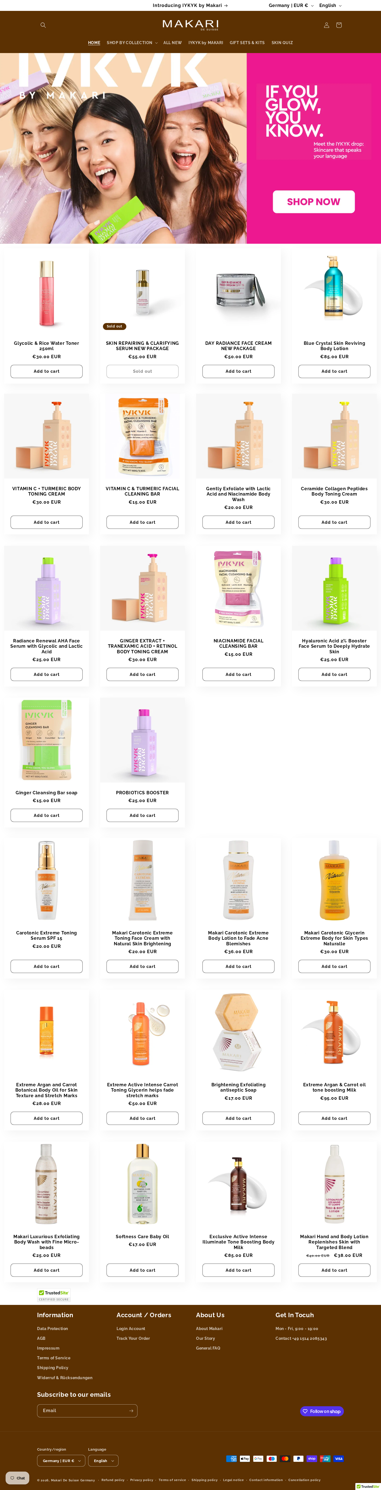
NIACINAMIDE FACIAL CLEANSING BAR (239, 643)
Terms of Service (54, 1358)
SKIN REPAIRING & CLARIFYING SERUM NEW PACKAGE (142, 346)
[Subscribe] (131, 1410)
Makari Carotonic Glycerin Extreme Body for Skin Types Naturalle (334, 938)
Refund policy (113, 1480)
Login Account (131, 1328)
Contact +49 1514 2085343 (301, 1338)
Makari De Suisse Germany (73, 1480)
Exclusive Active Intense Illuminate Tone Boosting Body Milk (238, 1242)
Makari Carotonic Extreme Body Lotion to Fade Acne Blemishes (238, 938)
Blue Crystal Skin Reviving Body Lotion (334, 346)
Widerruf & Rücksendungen (64, 1378)
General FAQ (208, 1348)
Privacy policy (141, 1480)
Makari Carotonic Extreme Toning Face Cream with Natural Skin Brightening (142, 938)
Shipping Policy (53, 1367)
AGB (41, 1338)
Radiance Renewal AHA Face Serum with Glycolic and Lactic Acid (46, 646)
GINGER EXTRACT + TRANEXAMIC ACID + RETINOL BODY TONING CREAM (142, 646)
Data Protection (52, 1328)
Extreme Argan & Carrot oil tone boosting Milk (334, 1087)
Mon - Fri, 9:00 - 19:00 (297, 1328)
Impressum (48, 1348)
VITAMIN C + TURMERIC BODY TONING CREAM (46, 491)
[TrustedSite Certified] (54, 1295)
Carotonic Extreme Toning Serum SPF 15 (46, 935)
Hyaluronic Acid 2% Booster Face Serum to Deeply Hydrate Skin (334, 646)
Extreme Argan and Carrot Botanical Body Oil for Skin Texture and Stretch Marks (46, 1090)
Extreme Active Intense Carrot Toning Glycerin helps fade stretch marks (142, 1090)
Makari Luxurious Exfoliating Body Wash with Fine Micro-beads (46, 1242)
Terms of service (172, 1480)
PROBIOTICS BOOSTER (142, 792)
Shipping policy (205, 1480)
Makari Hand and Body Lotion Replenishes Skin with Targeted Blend (334, 1242)
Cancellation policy (304, 1480)
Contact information (266, 1480)
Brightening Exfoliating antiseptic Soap (238, 1087)
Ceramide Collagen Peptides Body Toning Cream (334, 491)
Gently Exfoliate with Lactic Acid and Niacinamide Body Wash (238, 494)
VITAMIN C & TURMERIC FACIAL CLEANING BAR (142, 491)
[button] (43, 25)
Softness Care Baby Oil (142, 1236)
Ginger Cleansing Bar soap (47, 792)
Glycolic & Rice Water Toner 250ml (46, 346)
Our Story (205, 1338)
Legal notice (233, 1480)
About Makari (209, 1328)
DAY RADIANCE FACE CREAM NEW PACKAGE (238, 346)
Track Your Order (133, 1338)
